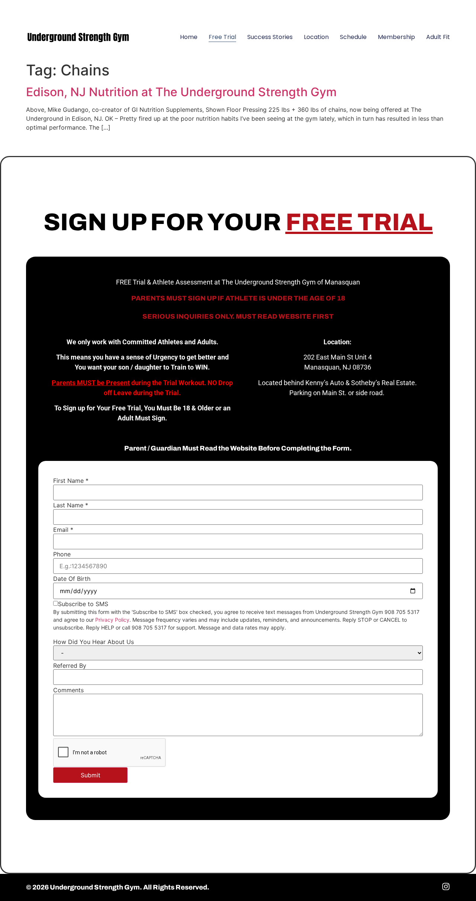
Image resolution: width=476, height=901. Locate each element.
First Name (71, 481)
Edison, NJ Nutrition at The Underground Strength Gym (181, 92)
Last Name (70, 505)
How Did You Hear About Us (93, 642)
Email (63, 530)
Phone (62, 554)
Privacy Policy (112, 620)
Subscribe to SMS (83, 604)
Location (316, 37)
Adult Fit (438, 37)
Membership (396, 37)
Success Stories (270, 37)
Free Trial (222, 37)
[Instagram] (440, 9)
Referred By (69, 666)
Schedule (353, 37)
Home (188, 37)
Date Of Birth (71, 579)
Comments (68, 690)
